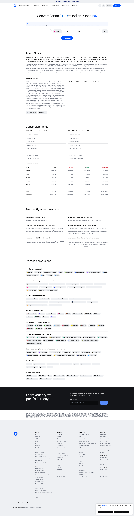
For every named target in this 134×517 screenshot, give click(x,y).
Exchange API (82, 470)
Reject (105, 512)
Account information (106, 443)
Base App (59, 436)
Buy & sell (60, 434)
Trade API (81, 450)
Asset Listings (61, 453)
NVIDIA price (103, 469)
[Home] (14, 5)
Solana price (103, 462)
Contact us (103, 436)
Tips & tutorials (39, 479)
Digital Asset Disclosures (42, 463)
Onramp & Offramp (84, 445)
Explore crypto (39, 468)
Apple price (103, 471)
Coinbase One (61, 439)
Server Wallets (83, 439)
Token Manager (61, 459)
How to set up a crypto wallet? (43, 492)
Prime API (81, 474)
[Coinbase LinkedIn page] (18, 502)
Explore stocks (39, 470)
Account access (104, 447)
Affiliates (38, 439)
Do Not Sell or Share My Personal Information (44, 459)
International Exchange (63, 471)
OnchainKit (82, 454)
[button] (35, 5)
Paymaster (82, 452)
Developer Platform (84, 434)
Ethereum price (104, 459)
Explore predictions (62, 447)
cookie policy (105, 505)
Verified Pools (61, 476)
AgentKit (81, 463)
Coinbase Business (62, 455)
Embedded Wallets (84, 441)
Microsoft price (104, 474)
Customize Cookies (124, 507)
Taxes (37, 497)
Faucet (80, 468)
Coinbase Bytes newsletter (42, 475)
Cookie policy (39, 454)
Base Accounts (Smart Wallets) (87, 443)
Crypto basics (39, 477)
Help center (103, 434)
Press (37, 443)
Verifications (82, 459)
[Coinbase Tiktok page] (27, 502)
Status (102, 452)
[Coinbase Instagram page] (22, 502)
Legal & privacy (39, 452)
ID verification (104, 441)
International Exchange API (86, 472)
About (37, 434)
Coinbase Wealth (61, 441)
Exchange (59, 469)
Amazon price (104, 476)
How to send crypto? (41, 495)
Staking (59, 467)
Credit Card (60, 443)
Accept (121, 512)
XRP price (103, 464)
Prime (58, 465)
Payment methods (105, 445)
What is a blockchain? (41, 490)
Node (80, 461)
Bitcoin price (103, 457)
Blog (36, 441)
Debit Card (60, 445)
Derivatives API (83, 477)
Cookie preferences (40, 456)
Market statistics (40, 472)
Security (37, 445)
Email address (73, 399)
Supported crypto (105, 450)
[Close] (130, 505)
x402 (80, 447)
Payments (60, 457)
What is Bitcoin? (39, 486)
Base (80, 436)
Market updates (39, 483)
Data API (81, 456)
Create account (104, 439)
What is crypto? (39, 488)
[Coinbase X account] (14, 502)
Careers (37, 436)
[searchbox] (105, 31)
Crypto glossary (39, 481)
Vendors (37, 450)
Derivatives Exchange (63, 474)
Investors (38, 447)
